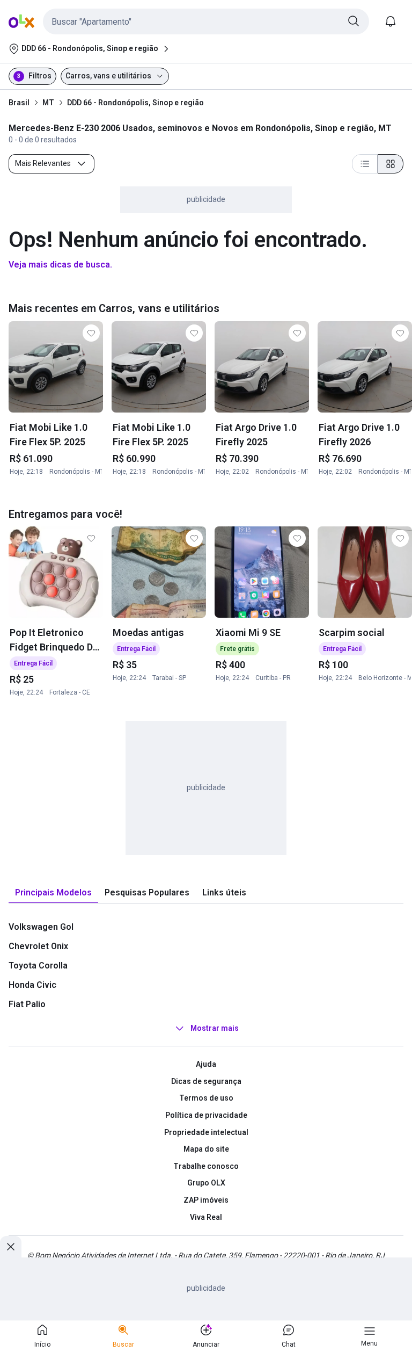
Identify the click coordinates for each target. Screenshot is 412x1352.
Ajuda (206, 1064)
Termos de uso (206, 1098)
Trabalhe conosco (206, 1166)
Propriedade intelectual (206, 1132)
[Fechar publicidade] (10, 1246)
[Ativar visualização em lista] (365, 163)
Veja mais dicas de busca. (60, 264)
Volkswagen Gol (41, 927)
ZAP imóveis (206, 1200)
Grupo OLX (206, 1183)
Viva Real (206, 1217)
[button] (206, 21)
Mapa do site (206, 1149)
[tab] (53, 893)
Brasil (19, 102)
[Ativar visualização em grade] (390, 163)
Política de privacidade (206, 1115)
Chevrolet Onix (38, 946)
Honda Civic (32, 985)
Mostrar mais (214, 1028)
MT (48, 102)
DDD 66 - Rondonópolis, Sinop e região (135, 102)
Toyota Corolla (38, 965)
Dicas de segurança (206, 1081)
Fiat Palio (27, 1004)
